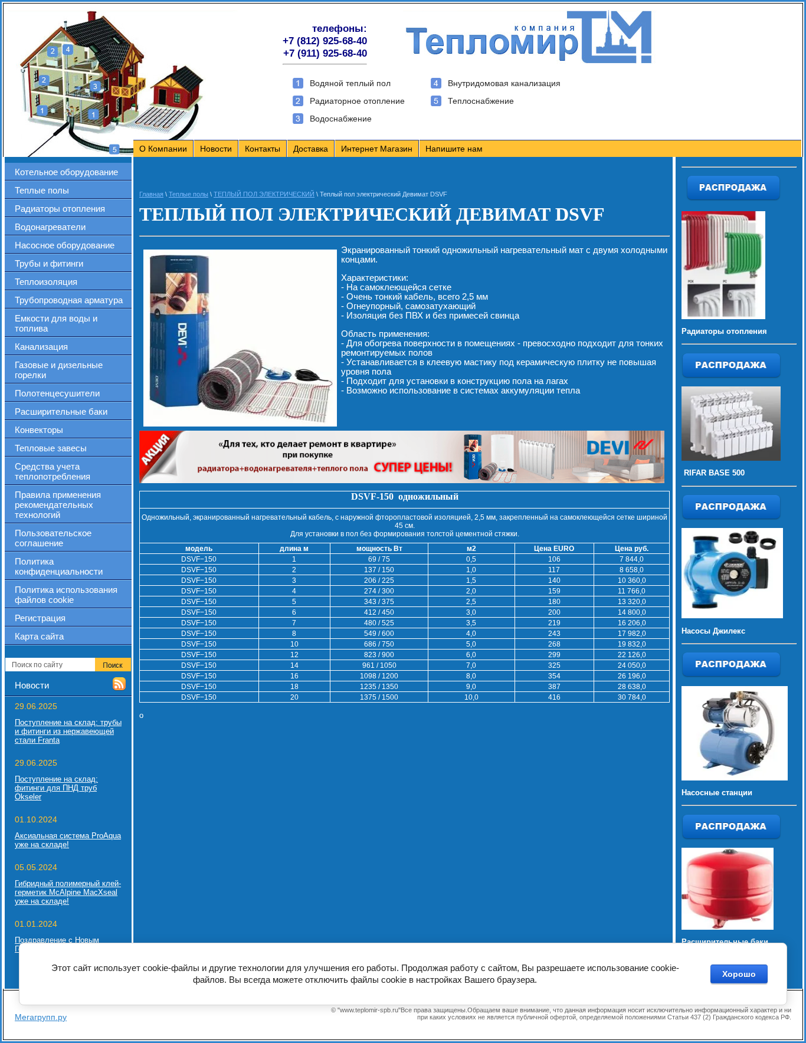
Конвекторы (39, 430)
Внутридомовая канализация (504, 83)
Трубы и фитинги (49, 263)
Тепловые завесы (51, 448)
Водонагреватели (50, 227)
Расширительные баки (61, 411)
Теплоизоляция (46, 282)
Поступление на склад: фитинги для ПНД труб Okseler (56, 788)
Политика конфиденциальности (59, 566)
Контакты (262, 148)
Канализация (41, 347)
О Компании (163, 148)
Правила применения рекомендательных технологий (58, 505)
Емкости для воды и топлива (56, 323)
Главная (151, 194)
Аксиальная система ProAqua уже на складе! (68, 840)
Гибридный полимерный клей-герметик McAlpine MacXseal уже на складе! (68, 892)
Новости (216, 148)
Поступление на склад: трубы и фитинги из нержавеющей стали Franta (68, 731)
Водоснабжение (341, 118)
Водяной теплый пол (350, 83)
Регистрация (40, 618)
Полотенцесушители (57, 393)
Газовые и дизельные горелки (59, 370)
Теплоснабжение (481, 101)
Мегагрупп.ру (41, 1017)
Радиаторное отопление (357, 101)
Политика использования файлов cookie (66, 595)
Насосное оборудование (64, 245)
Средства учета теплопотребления (52, 471)
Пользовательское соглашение (53, 538)
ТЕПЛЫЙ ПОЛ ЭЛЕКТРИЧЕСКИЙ (264, 194)
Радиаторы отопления (60, 209)
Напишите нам (454, 148)
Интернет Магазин (376, 148)
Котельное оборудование (66, 172)
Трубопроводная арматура (69, 300)
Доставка (310, 148)
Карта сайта (39, 636)
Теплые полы (42, 190)
